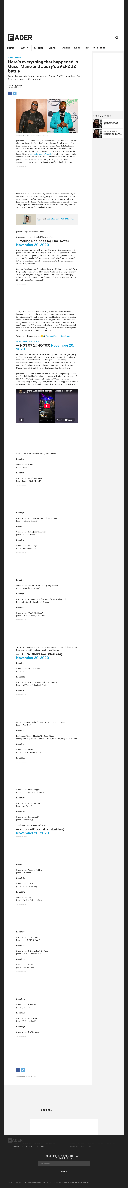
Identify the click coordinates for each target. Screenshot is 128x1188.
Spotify (83, 1146)
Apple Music (111, 1144)
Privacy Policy (50, 1144)
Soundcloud (74, 1146)
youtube (101, 47)
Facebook (81, 1144)
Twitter (94, 47)
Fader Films (40, 1146)
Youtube (91, 1144)
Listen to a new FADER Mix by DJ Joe (55, 219)
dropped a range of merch (40, 154)
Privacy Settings (50, 1182)
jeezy (35, 1076)
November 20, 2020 (32, 244)
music (10, 57)
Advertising (26, 1144)
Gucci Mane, (20, 1076)
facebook (97, 47)
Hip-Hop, (29, 1076)
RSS (90, 1146)
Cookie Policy (18, 1146)
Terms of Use (38, 1144)
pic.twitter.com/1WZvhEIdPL (29, 341)
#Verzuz (49, 336)
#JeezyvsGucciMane (61, 336)
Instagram (100, 1144)
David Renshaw (16, 85)
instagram (104, 47)
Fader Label (30, 1146)
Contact (16, 1144)
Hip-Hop (18, 57)
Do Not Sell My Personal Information (73, 1182)
